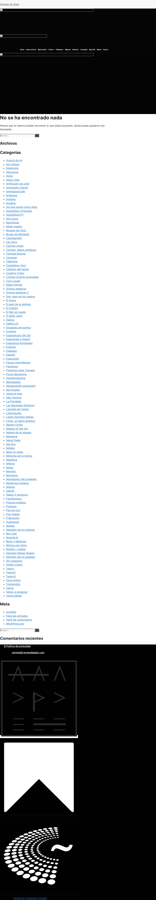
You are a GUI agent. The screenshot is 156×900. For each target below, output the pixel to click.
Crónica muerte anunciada (22, 277)
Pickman (11, 506)
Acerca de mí (31, 49)
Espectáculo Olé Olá (18, 335)
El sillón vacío (14, 315)
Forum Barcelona (16, 374)
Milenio (10, 463)
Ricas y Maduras (16, 541)
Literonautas (13, 413)
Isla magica (13, 389)
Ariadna (11, 203)
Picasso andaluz (16, 502)
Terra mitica (13, 580)
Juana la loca (14, 393)
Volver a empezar (16, 592)
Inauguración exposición (20, 385)
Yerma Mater (14, 595)
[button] (31, 32)
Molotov (11, 471)
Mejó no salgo (14, 452)
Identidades (13, 382)
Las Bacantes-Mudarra (20, 405)
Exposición (42, 49)
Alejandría (12, 168)
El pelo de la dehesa (18, 304)
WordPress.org (15, 623)
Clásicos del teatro (17, 269)
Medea (10, 448)
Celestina (12, 261)
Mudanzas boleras (17, 483)
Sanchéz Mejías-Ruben (20, 553)
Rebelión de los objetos (20, 529)
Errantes (11, 331)
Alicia (9, 175)
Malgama (11, 436)
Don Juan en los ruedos (20, 296)
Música (68, 49)
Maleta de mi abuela (18, 432)
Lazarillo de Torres (17, 409)
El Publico (12, 308)
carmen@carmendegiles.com (28, 652)
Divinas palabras (16, 288)
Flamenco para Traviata (20, 370)
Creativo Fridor (15, 273)
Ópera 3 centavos (17, 494)
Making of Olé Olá (17, 428)
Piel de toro (13, 510)
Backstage (12, 222)
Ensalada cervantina (18, 327)
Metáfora (11, 459)
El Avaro (11, 300)
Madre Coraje (14, 424)
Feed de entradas (17, 615)
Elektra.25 (12, 323)
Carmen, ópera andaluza (21, 249)
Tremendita (13, 584)
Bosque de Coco (16, 230)
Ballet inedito (14, 226)
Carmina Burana (16, 253)
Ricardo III (12, 537)
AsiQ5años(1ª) (15, 214)
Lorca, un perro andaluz (20, 420)
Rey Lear (11, 533)
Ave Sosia (12, 218)
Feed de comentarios (19, 619)
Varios (105, 49)
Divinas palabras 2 (17, 292)
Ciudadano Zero (16, 265)
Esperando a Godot (18, 339)
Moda (99, 49)
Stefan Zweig (14, 564)
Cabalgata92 (14, 238)
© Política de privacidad (17, 646)
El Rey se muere (16, 312)
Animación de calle (17, 183)
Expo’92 (92, 49)
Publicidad (12, 522)
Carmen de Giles (9, 4)
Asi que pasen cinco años (21, 207)
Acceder (11, 612)
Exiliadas (11, 350)
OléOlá (10, 490)
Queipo (10, 525)
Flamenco (59, 49)
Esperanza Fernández (19, 343)
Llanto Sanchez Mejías (20, 417)
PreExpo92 (12, 518)
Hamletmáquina (15, 378)
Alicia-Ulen (13, 179)
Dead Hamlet (14, 284)
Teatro (51, 49)
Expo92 (10, 354)
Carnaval (83, 49)
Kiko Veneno (13, 397)
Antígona (11, 195)
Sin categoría (14, 560)
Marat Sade (13, 440)
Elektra (10, 319)
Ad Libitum (13, 164)
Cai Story (11, 242)
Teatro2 (11, 572)
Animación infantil (17, 187)
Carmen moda (14, 245)
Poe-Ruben (13, 514)
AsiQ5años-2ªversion (19, 211)
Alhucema (12, 172)
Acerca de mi (14, 160)
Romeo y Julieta (16, 549)
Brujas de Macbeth (17, 234)
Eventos (75, 49)
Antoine (11, 199)
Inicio (22, 49)
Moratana (12, 475)
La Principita (13, 401)
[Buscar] (37, 135)
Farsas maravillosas (18, 362)
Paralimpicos (14, 498)
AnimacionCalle (15, 191)
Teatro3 (11, 576)
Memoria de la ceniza (19, 455)
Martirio (11, 444)
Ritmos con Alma (16, 545)
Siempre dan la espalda (20, 556)
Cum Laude (13, 281)
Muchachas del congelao (21, 479)
